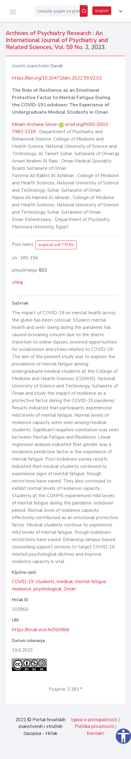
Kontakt (95, 733)
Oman (70, 589)
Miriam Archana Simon (35, 124)
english (101, 10)
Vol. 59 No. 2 (71, 47)
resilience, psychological (37, 589)
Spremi (85, 751)
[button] (119, 11)
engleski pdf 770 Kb (56, 244)
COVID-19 (23, 582)
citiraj (17, 282)
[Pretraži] (84, 11)
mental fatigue (90, 582)
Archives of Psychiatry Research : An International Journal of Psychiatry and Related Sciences (57, 40)
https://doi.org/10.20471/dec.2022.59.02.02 (57, 78)
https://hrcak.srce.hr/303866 (40, 630)
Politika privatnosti (94, 726)
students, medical (54, 582)
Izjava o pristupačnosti (94, 720)
